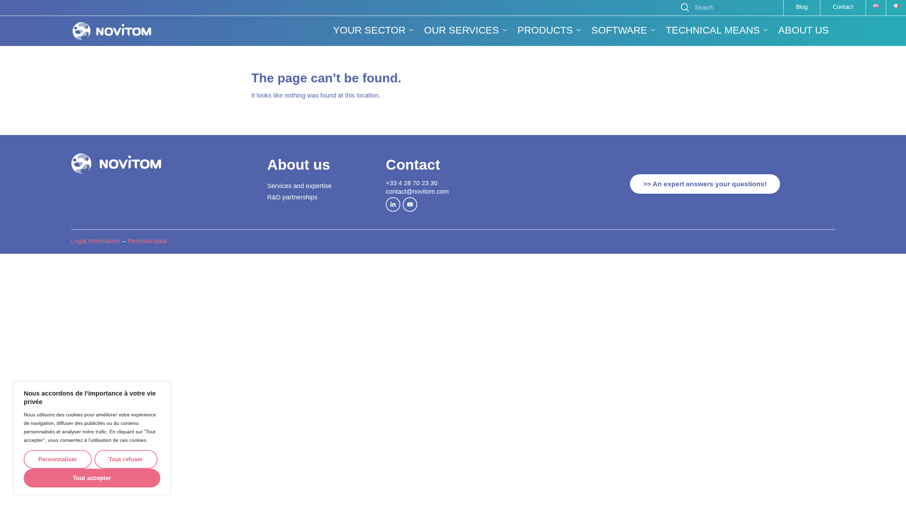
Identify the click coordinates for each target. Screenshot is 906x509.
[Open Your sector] (411, 30)
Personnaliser (57, 459)
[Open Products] (579, 30)
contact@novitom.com (417, 191)
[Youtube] (410, 204)
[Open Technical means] (765, 30)
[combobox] (728, 8)
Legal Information (95, 241)
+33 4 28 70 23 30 (411, 183)
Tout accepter (92, 478)
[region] (92, 438)
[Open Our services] (505, 30)
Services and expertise (299, 185)
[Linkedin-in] (393, 204)
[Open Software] (653, 30)
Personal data (147, 241)
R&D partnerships (292, 197)
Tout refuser (126, 459)
